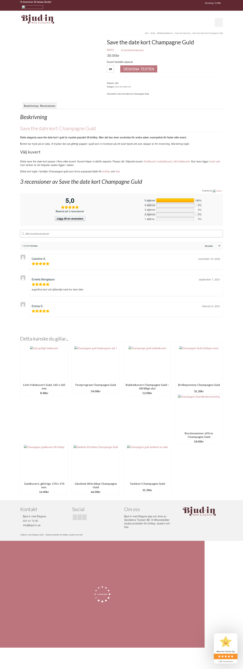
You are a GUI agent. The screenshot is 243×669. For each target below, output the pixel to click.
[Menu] (219, 22)
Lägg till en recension (70, 218)
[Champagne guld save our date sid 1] (60, 40)
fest (118, 171)
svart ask (215, 161)
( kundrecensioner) (132, 50)
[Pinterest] (84, 517)
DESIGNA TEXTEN (138, 68)
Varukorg (212, 3)
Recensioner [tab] (47, 106)
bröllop (106, 171)
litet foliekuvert (182, 161)
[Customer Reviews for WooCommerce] (217, 190)
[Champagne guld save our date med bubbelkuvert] (61, 52)
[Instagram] (80, 517)
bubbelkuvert (165, 161)
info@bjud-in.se (32, 525)
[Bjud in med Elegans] (52, 19)
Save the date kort (123, 86)
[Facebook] (75, 517)
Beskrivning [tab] (31, 106)
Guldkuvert (150, 161)
